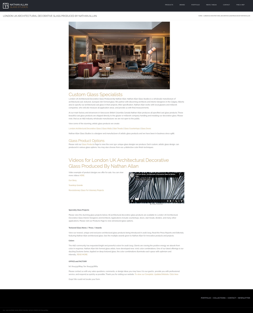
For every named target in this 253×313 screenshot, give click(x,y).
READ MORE (82, 254)
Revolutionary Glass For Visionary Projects (86, 190)
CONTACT (232, 298)
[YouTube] (9, 296)
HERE (82, 175)
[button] (249, 4)
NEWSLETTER (244, 298)
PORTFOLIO (206, 298)
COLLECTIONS (219, 298)
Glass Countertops (132, 128)
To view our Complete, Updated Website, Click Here (156, 274)
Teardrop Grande (76, 185)
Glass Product (87, 144)
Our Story (73, 180)
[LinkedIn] (20, 296)
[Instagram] (11, 296)
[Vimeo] (17, 296)
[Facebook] (3, 296)
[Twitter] (6, 296)
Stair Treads (118, 128)
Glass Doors (146, 128)
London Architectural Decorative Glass (85, 128)
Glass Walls (107, 128)
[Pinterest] (14, 296)
